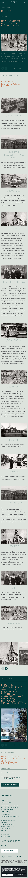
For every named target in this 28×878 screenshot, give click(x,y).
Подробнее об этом (5, 871)
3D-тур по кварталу (5, 836)
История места (6, 803)
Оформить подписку (9, 850)
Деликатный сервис (7, 809)
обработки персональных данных (11, 778)
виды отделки (5, 814)
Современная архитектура (9, 805)
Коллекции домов (7, 812)
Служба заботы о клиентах (9, 857)
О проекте (4, 800)
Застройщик (4, 822)
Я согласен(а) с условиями (11, 778)
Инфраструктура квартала (9, 807)
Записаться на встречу (10, 784)
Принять (8, 874)
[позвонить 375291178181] (25, 2)
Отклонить (20, 874)
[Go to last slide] (2, 68)
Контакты (3, 830)
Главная (3, 7)
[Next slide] (6, 68)
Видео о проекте (5, 834)
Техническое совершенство (8, 820)
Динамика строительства (7, 824)
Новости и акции (5, 828)
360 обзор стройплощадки (7, 826)
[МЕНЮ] (3, 2)
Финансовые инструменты (10, 816)
